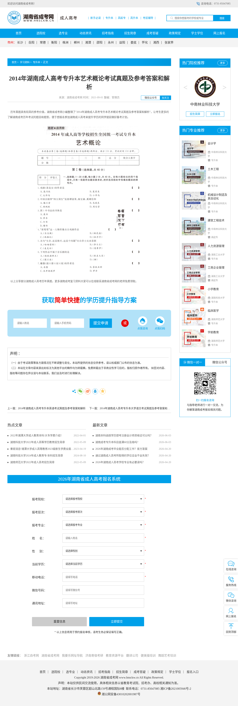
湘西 (156, 42)
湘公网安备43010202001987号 (120, 694)
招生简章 (130, 33)
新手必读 (95, 18)
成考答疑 (152, 33)
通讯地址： (39, 603)
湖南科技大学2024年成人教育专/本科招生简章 (36, 455)
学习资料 (25, 62)
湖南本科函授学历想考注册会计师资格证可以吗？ (124, 435)
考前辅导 (148, 18)
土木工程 (213, 169)
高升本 (134, 18)
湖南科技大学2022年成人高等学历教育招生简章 (37, 442)
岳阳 (31, 42)
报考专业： (39, 525)
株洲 (65, 42)
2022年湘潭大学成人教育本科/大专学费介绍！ (36, 435)
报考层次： (39, 512)
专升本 (109, 18)
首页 (19, 33)
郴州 (77, 42)
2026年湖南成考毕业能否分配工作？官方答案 (121, 448)
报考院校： (39, 499)
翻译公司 (132, 655)
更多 (222, 63)
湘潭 (88, 42)
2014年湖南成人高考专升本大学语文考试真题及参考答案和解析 (136, 408)
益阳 (122, 42)
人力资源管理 (216, 246)
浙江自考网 (31, 655)
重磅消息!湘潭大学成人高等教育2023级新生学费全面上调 (43, 448)
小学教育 (213, 289)
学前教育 (213, 332)
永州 (111, 42)
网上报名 (219, 33)
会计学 (212, 143)
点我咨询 (142, 328)
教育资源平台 (115, 655)
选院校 (40, 33)
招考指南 (108, 33)
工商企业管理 (216, 267)
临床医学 (213, 310)
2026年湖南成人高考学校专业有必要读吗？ (120, 462)
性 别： (38, 551)
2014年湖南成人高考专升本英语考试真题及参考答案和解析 (52, 408)
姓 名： (38, 538)
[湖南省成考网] (42, 23)
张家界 (169, 42)
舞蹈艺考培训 (167, 655)
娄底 (133, 42)
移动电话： (39, 577)
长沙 (20, 42)
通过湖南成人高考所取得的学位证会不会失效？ (122, 455)
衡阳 (54, 42)
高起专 (122, 18)
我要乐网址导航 (72, 655)
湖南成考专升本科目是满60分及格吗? (116, 442)
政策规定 (175, 33)
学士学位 (197, 33)
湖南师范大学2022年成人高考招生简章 (32, 462)
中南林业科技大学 (205, 104)
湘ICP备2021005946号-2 (175, 688)
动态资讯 (85, 33)
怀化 (145, 42)
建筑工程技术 (216, 220)
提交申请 (100, 323)
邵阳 (99, 42)
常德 (43, 42)
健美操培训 (148, 655)
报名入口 (193, 672)
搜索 (222, 18)
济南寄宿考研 (94, 655)
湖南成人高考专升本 (96, 112)
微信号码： (39, 590)
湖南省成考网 (50, 655)
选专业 (63, 33)
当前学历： (39, 564)
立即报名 (215, 114)
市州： (11, 42)
